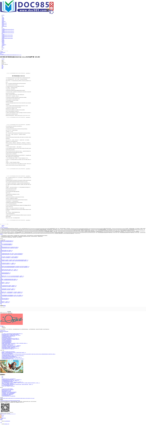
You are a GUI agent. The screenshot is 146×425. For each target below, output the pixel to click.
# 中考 (3, 398)
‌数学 (3, 36)
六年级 (3, 25)
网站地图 (18, 400)
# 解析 (9, 398)
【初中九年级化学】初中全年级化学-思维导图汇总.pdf (9, 356)
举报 (2, 68)
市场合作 (16, 400)
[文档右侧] (11, 372)
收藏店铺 (1, 330)
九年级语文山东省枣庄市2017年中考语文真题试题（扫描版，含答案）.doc (12, 357)
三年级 (3, 20)
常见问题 (6, 227)
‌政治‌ (12, 36)
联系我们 (6, 400)
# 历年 (19, 398)
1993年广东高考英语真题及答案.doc (6, 341)
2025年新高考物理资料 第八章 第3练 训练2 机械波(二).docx (10, 380)
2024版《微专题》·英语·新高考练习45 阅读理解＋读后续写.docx (10, 339)
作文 (2, 46)
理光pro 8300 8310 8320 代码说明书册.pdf (7, 353)
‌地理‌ (11, 36)
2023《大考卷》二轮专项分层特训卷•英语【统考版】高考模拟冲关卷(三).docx (12, 333)
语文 (2, 18)
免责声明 (11, 400)
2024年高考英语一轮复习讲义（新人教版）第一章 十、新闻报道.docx (11, 345)
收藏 (2, 65)
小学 (2, 16)
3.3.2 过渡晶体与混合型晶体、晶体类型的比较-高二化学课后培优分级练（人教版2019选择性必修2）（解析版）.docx (17, 384)
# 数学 (4, 398)
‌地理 (11, 38)
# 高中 (13, 398)
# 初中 (29, 398)
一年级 (3, 17)
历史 (9, 29)
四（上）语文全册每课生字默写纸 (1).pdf (7, 385)
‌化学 (7, 36)
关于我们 (1, 400)
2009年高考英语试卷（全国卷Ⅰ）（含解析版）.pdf (8, 347)
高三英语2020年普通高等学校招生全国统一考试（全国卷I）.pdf (10, 338)
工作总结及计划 (4, 44)
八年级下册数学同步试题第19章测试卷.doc (7, 381)
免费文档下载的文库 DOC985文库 (6, 391)
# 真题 (6, 398)
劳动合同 (3, 45)
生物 (8, 29)
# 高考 (1, 398)
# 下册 (14, 398)
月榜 (2, 377)
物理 (6, 29)
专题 (2, 49)
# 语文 (8, 398)
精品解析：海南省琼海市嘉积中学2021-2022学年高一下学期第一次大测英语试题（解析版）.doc (14, 343)
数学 (3, 18)
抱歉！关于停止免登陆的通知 (4, 331)
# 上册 (16, 398)
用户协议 (9, 400)
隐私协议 (4, 400)
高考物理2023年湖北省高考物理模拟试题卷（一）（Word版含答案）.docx (12, 379)
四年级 (3, 22)
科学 (6, 24)
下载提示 (4, 227)
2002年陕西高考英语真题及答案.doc (6, 342)
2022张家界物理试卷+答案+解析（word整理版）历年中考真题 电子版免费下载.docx (13, 355)
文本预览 (1, 227)
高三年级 (3, 37)
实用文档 (3, 41)
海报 (2, 67)
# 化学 (26, 398)
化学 (7, 29)
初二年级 (3, 30)
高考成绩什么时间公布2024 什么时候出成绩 (8, 389)
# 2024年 (33, 398)
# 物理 (21, 398)
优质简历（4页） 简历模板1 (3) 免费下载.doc (8, 383)
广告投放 (13, 400)
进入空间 (4, 330)
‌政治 (12, 38)
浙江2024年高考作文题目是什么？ (6, 395)
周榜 (2, 376)
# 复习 (24, 398)
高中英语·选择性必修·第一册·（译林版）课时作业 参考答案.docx (10, 334)
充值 (1, 53)
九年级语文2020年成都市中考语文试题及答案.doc (8, 351)
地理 (11, 29)
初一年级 (3, 28)
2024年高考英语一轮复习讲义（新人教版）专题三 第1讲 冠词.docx (11, 335)
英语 (4, 21)
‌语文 (2, 36)
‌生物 (8, 36)
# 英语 (28, 398)
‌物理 (6, 36)
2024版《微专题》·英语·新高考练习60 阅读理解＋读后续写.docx (10, 346)
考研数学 (3, 40)
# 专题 (23, 398)
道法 (12, 29)
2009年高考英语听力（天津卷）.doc (6, 337)
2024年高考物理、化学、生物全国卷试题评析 (8, 393)
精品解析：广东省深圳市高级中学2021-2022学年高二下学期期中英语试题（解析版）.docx (14, 352)
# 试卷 (11, 398)
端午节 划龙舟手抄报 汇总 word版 (6, 390)
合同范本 (3, 42)
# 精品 (18, 398)
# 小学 (31, 398)
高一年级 (3, 34)
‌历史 (9, 36)
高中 (2, 33)
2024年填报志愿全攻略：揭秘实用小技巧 (7, 394)
